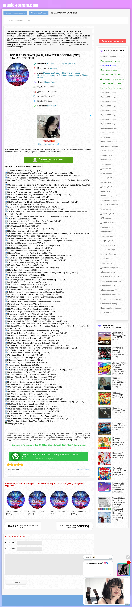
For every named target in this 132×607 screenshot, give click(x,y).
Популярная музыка (71, 73)
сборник (52, 40)
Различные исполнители (110, 281)
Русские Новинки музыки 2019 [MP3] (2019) (118, 441)
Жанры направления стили (111, 299)
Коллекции (104, 258)
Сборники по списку (108, 303)
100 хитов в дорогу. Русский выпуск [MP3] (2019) (119, 426)
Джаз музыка (105, 168)
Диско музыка (106, 186)
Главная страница (108, 56)
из (69, 440)
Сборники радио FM (109, 290)
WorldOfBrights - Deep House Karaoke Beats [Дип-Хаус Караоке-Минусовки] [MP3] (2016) (119, 504)
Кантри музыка (106, 240)
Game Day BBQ (67, 149)
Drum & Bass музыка (109, 141)
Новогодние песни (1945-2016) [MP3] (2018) (117, 516)
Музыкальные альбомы (110, 276)
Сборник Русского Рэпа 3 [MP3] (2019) (118, 410)
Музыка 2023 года (108, 101)
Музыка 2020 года (108, 114)
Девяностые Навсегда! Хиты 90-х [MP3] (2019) (119, 336)
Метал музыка (106, 231)
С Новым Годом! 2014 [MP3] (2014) (117, 395)
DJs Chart (51, 106)
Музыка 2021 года (108, 110)
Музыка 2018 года (108, 123)
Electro (47, 82)
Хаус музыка (105, 164)
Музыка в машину (107, 227)
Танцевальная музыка (69, 75)
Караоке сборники (108, 254)
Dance (53, 82)
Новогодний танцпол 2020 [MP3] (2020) (118, 455)
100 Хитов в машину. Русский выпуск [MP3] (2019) (118, 352)
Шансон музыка (107, 150)
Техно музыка (106, 209)
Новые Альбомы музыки (110, 308)
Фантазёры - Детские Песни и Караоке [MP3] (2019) (119, 471)
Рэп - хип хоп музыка (109, 204)
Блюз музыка (105, 182)
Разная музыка (106, 263)
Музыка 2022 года (108, 105)
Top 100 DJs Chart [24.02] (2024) (61, 63)
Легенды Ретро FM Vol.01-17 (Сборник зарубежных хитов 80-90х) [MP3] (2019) (119, 368)
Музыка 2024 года (51, 73)
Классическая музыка (109, 200)
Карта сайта (105, 312)
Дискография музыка (109, 267)
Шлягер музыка (106, 236)
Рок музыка (105, 137)
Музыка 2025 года (108, 92)
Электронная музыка (46, 75)
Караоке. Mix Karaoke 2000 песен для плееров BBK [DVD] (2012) (118, 487)
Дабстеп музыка (107, 213)
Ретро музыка (106, 173)
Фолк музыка (105, 159)
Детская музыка (107, 222)
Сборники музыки (107, 272)
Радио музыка (106, 155)
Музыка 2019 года (108, 119)
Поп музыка (105, 191)
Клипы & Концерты (108, 249)
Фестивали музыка (108, 245)
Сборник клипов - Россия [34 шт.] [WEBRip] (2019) (119, 382)
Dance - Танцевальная (109, 195)
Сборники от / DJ (107, 285)
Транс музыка (106, 177)
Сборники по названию (110, 294)
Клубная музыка (107, 132)
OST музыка (105, 218)
